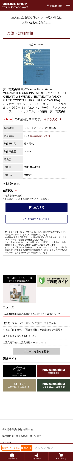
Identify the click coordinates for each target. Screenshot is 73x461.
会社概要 (7, 443)
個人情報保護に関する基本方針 (18, 429)
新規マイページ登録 (10, 448)
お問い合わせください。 (36, 22)
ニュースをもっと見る (36, 351)
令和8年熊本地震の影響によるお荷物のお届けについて (32, 314)
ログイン (28, 448)
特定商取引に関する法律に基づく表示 (21, 436)
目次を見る (51, 119)
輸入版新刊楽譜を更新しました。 (20, 336)
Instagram (55, 5)
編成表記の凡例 (38, 135)
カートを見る (61, 459)
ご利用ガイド (12, 459)
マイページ (36, 459)
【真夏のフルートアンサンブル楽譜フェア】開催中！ (30, 323)
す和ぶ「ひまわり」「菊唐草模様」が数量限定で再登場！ (33, 329)
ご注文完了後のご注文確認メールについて (25, 342)
